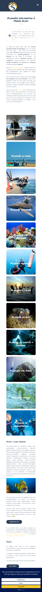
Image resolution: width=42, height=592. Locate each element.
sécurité (19, 90)
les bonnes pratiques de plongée (17, 534)
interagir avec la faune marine (15, 536)
